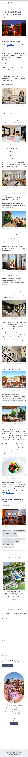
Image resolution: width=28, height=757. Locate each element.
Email (4, 648)
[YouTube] (20, 752)
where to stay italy (8, 544)
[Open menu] (25, 3)
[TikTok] (17, 752)
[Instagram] (7, 752)
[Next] (22, 580)
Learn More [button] (14, 723)
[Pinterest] (14, 752)
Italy (14, 533)
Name (4, 640)
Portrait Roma (10, 44)
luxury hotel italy (7, 538)
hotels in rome (7, 533)
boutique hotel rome (19, 530)
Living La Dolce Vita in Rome (10, 536)
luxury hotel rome (19, 538)
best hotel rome (7, 530)
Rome (4, 541)
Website (4, 655)
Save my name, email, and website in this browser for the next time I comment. (15, 661)
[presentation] (14, 576)
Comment (5, 618)
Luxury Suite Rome (7, 488)
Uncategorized (15, 8)
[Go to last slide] (6, 580)
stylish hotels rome (13, 541)
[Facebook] (10, 752)
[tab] (12, 599)
